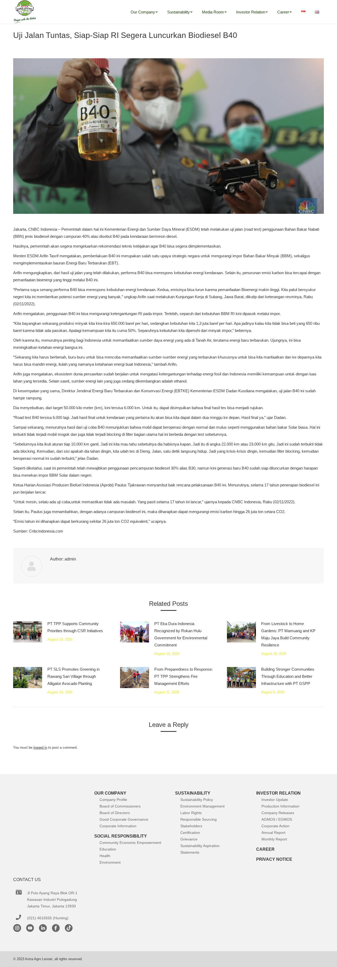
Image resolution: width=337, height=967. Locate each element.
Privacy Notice (274, 859)
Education (108, 849)
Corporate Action (275, 826)
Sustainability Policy (196, 799)
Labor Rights (191, 813)
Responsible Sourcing (198, 819)
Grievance (188, 839)
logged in (40, 748)
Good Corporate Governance (124, 819)
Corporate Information (118, 826)
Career (265, 849)
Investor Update (274, 799)
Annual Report (273, 832)
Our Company (110, 793)
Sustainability (192, 793)
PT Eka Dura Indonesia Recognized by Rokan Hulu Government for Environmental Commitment (180, 634)
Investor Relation (278, 793)
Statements (189, 852)
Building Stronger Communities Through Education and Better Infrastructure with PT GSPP (287, 676)
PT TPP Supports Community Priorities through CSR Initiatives (75, 627)
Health (105, 856)
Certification (190, 832)
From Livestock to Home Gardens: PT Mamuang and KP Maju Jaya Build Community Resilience (288, 634)
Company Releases (277, 813)
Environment (110, 862)
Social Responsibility (120, 836)
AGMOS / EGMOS (276, 819)
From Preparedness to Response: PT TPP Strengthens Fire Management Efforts (183, 676)
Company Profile (113, 799)
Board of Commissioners (120, 806)
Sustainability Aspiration (200, 846)
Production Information (280, 806)
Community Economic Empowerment (130, 842)
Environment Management (202, 806)
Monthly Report (274, 839)
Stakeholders (191, 826)
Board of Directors (115, 813)
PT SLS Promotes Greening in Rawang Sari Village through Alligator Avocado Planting (73, 676)
